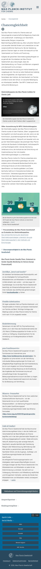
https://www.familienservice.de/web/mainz (18, 356)
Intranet (20, 529)
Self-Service (20, 547)
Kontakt (20, 533)
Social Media (7, 520)
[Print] (2, 29)
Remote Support (20, 542)
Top (36, 515)
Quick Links (7, 517)
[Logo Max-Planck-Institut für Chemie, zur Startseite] (16, 6)
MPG (20, 524)
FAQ (20, 538)
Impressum (6, 561)
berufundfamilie (12, 292)
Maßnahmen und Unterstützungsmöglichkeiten (21, 491)
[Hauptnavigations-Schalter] (37, 7)
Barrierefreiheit (33, 561)
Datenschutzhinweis (19, 561)
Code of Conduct (8, 426)
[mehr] (12, 222)
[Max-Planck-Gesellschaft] (12, 555)
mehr (13, 480)
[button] (38, 114)
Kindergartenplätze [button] (9, 506)
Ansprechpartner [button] (8, 500)
